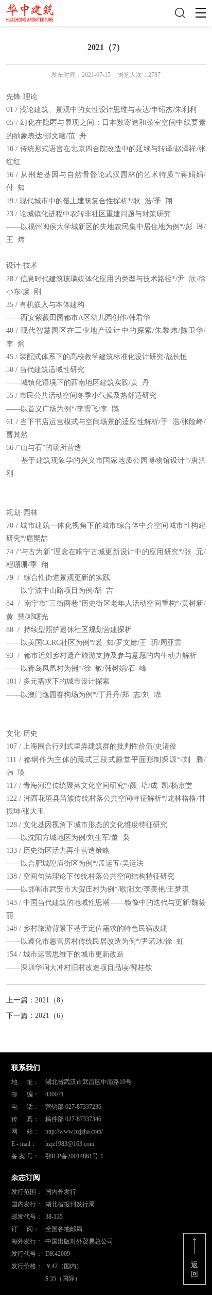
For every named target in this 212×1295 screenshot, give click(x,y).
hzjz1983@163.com (69, 1143)
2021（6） (51, 1015)
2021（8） (51, 1000)
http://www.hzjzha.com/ (74, 1131)
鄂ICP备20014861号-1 (74, 1156)
